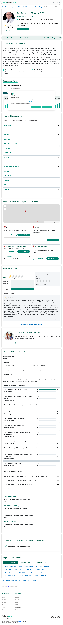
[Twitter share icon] (58, 617)
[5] (49, 281)
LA (33, 7)
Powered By (4, 586)
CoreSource (8, 175)
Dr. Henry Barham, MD (9, 572)
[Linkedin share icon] (55, 617)
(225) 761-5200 (24, 234)
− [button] (5, 209)
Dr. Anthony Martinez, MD (26, 566)
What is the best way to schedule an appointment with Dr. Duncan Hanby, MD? (25, 476)
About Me (47, 38)
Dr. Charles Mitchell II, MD (25, 572)
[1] (37, 281)
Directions (11, 234)
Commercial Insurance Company (14, 162)
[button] (24, 385)
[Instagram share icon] (53, 617)
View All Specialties (54, 558)
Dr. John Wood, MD (40, 569)
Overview (6, 38)
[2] (40, 281)
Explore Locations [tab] (26, 562)
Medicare (7, 139)
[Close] (52, 93)
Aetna (6, 194)
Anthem (6, 189)
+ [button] (5, 206)
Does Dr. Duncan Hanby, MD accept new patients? (18, 484)
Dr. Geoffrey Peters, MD (40, 575)
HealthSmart (8, 125)
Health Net (7, 153)
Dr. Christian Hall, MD (26, 569)
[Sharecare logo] (18, 616)
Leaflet (46, 222)
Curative (6, 180)
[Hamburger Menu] (4, 2)
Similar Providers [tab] (10, 562)
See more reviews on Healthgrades (31, 324)
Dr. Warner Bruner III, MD (10, 569)
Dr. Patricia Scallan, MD (9, 575)
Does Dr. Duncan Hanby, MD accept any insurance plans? (20, 480)
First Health (8, 148)
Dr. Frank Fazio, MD (41, 572)
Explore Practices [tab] (41, 562)
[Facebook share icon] (51, 617)
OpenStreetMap (52, 222)
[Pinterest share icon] (60, 617)
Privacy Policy (31, 101)
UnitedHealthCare (9, 130)
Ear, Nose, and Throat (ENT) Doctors (21, 7)
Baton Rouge (39, 7)
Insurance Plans (37, 38)
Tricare (6, 171)
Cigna (6, 185)
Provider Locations (17, 38)
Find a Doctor (5, 7)
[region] (31, 100)
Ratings (27, 38)
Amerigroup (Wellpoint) (11, 143)
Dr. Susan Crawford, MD (9, 566)
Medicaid (6, 157)
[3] (43, 281)
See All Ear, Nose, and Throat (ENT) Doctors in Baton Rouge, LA (19, 580)
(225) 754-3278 (53, 258)
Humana (6, 134)
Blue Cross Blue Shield (11, 166)
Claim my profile (21, 343)
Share (10, 30)
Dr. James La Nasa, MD (42, 566)
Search (50, 2)
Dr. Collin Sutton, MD (25, 575)
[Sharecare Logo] (10, 2)
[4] (46, 281)
